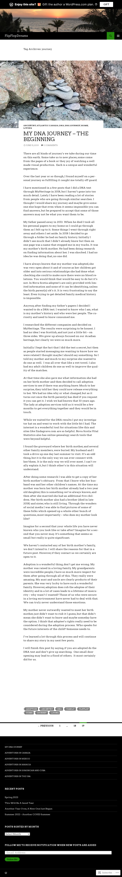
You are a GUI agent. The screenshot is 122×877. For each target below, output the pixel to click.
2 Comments (51, 145)
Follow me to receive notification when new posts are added (50, 845)
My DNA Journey (13, 747)
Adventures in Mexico (17, 758)
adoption (31, 709)
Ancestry (29, 125)
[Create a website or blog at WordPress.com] (6, 873)
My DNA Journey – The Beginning (55, 136)
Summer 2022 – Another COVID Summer (27, 814)
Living (27, 128)
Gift (106, 4)
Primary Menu (118, 36)
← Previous (46, 726)
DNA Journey (72, 125)
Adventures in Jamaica (18, 764)
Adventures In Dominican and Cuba (25, 770)
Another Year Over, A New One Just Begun (28, 808)
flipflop (84, 709)
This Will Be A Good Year (19, 803)
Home (84, 125)
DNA (61, 125)
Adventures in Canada (17, 753)
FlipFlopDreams (16, 35)
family (70, 709)
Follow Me (12, 859)
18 (75, 726)
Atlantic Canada (47, 125)
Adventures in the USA (17, 776)
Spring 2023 (11, 797)
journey (42, 713)
